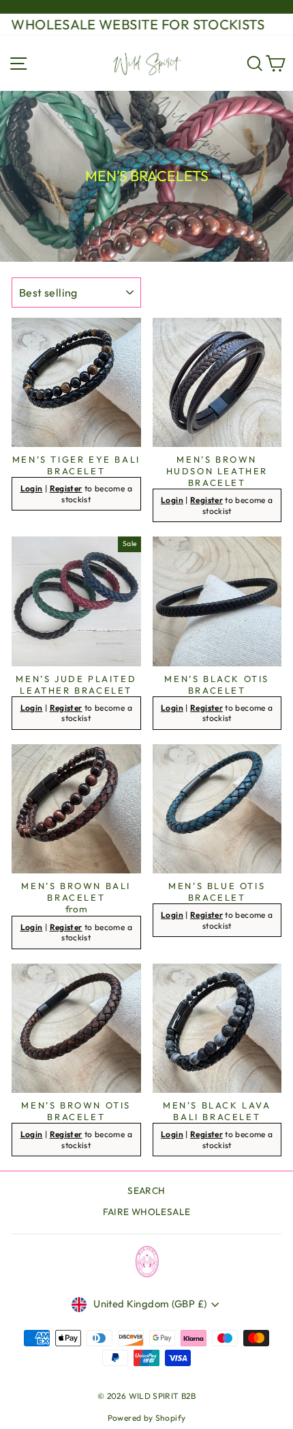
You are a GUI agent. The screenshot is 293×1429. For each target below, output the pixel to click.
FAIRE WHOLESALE (147, 1212)
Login (31, 488)
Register (66, 488)
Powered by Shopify (147, 1418)
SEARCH (146, 1190)
